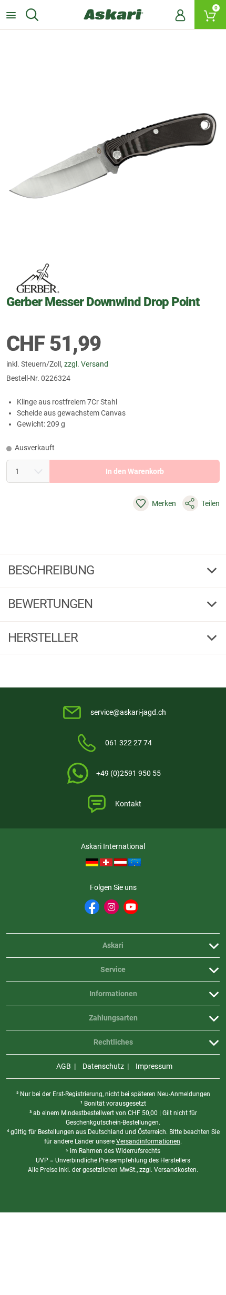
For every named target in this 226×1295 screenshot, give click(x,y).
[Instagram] (111, 906)
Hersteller (44, 637)
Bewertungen (51, 603)
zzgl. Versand (86, 364)
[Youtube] (131, 906)
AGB (63, 1066)
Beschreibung (52, 570)
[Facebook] (92, 906)
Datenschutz (103, 1066)
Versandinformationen (148, 1141)
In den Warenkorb (135, 471)
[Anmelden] (180, 14)
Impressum (154, 1066)
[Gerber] (37, 278)
